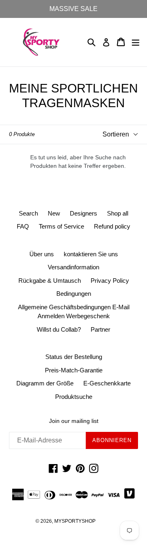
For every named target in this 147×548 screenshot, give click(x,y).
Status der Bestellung (73, 356)
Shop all (117, 213)
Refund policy (112, 226)
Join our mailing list (73, 421)
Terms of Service (61, 226)
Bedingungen (73, 293)
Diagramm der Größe (45, 383)
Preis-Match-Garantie (73, 370)
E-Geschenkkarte (107, 383)
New (54, 213)
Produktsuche (73, 396)
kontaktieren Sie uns (91, 254)
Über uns (41, 254)
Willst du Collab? (59, 329)
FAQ (23, 226)
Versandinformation (73, 267)
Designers (83, 213)
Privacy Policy (110, 280)
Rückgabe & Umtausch (49, 280)
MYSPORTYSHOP (75, 521)
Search (28, 213)
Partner (100, 329)
